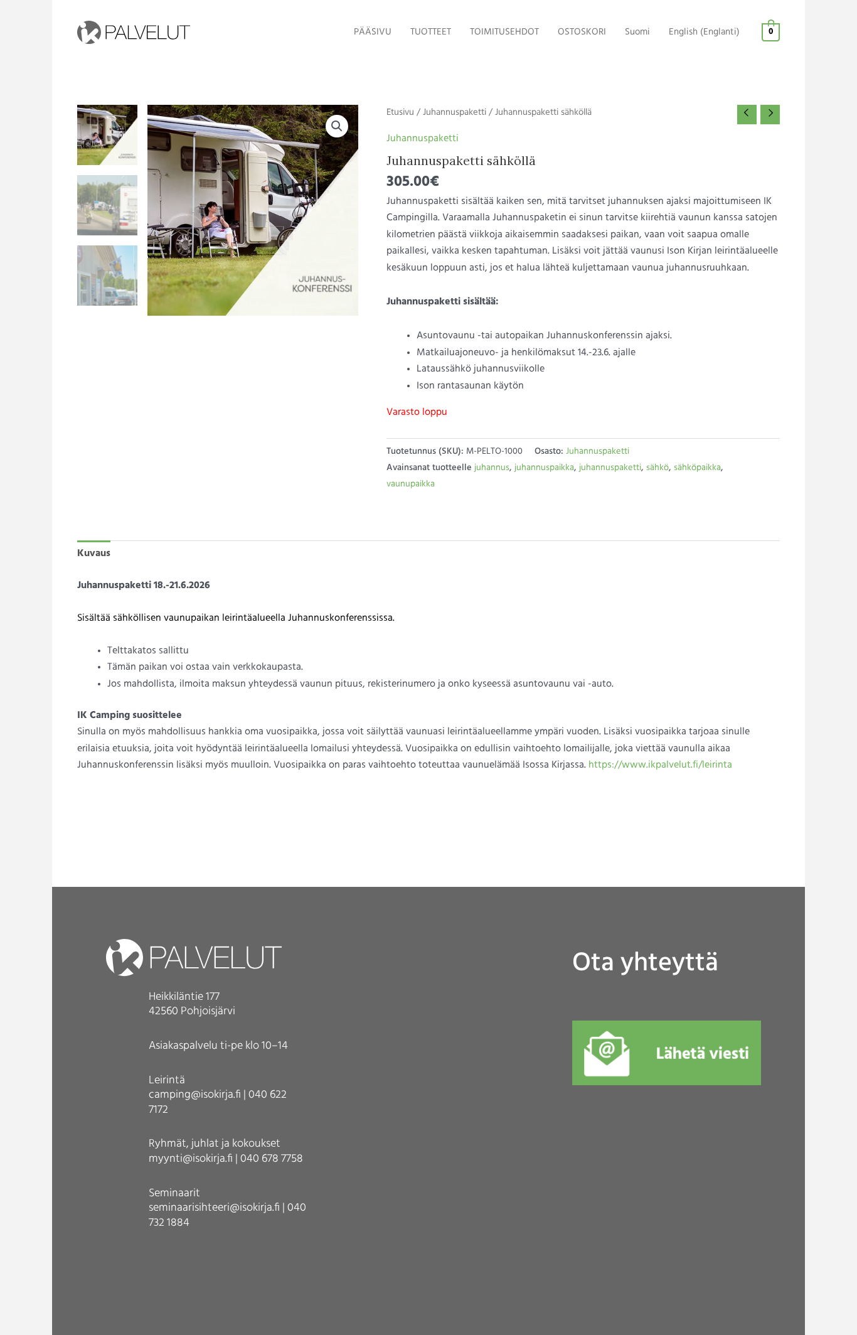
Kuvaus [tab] (93, 554)
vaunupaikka (410, 484)
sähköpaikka (697, 468)
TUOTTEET (430, 32)
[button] (337, 126)
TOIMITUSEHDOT (504, 32)
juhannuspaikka (544, 468)
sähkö (657, 468)
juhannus (491, 468)
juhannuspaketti (610, 468)
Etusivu (400, 112)
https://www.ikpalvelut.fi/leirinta (660, 765)
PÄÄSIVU (372, 32)
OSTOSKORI (582, 32)
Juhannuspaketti (454, 112)
